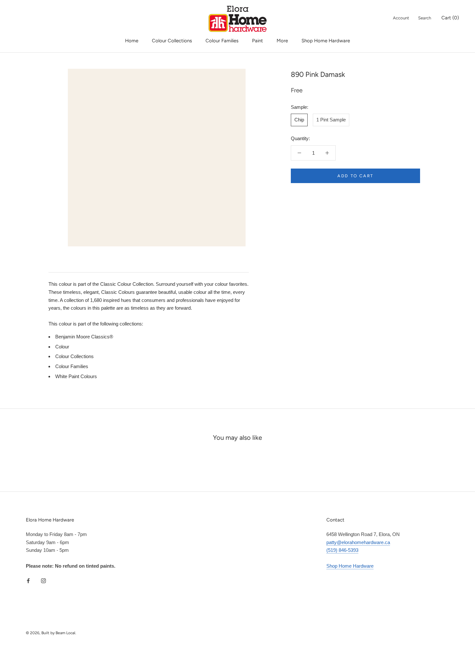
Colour (62, 346)
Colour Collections (172, 41)
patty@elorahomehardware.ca (358, 542)
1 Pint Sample (331, 119)
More (282, 41)
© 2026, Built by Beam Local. (51, 633)
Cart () (450, 18)
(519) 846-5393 (342, 550)
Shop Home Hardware (325, 41)
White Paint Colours (76, 376)
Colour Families (222, 41)
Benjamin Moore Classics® (84, 336)
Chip (299, 119)
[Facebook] (28, 581)
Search (424, 17)
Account (401, 17)
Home (131, 41)
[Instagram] (43, 581)
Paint (257, 41)
